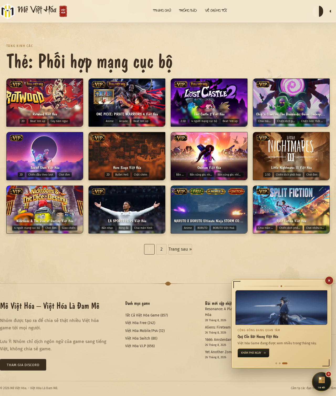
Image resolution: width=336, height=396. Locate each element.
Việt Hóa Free (135, 323)
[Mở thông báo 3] (286, 363)
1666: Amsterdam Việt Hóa (226, 339)
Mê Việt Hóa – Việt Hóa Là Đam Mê (49, 305)
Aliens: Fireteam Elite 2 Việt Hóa (230, 327)
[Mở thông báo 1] (278, 363)
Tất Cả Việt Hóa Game (142, 315)
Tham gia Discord (23, 365)
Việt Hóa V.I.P (135, 346)
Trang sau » (180, 249)
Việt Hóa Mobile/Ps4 (141, 331)
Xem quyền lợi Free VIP (259, 353)
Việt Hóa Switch (137, 338)
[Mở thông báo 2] (283, 363)
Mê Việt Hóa (37, 11)
